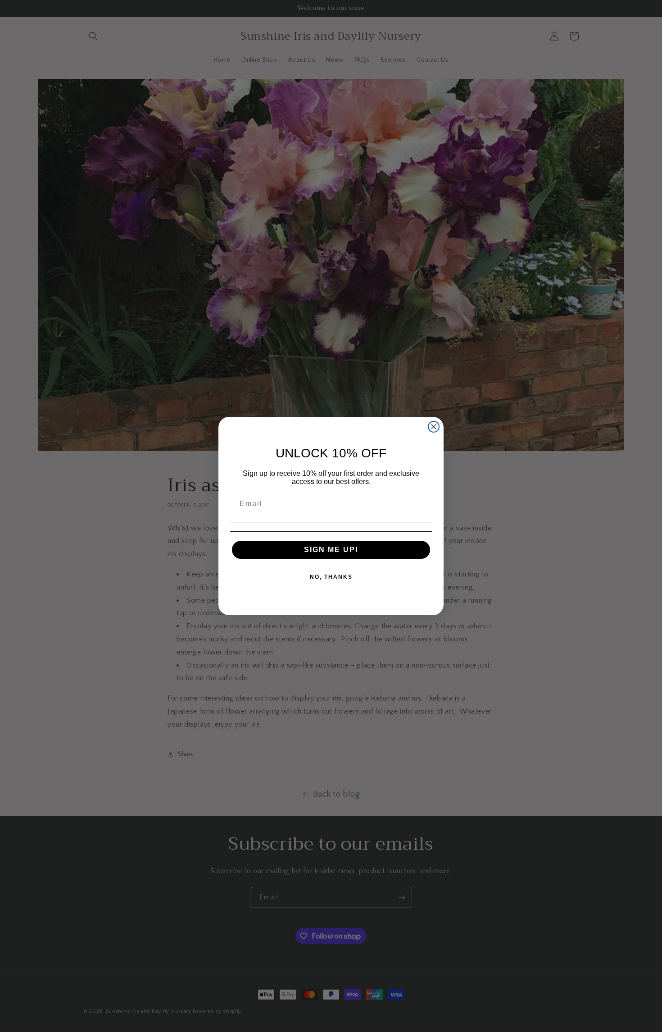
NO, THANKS (331, 577)
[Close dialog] (433, 426)
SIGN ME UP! (331, 549)
